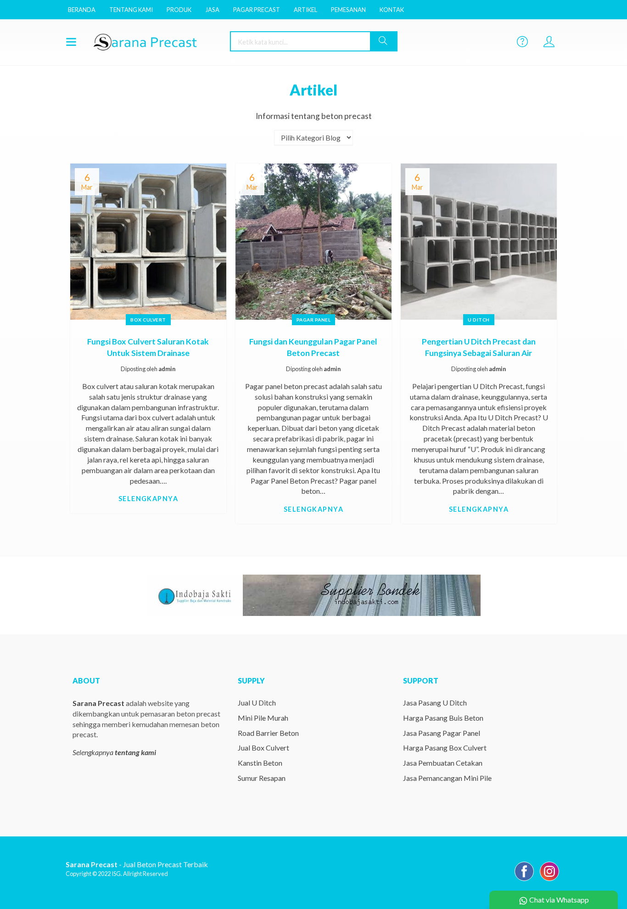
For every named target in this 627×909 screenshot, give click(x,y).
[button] (383, 41)
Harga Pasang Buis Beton (443, 717)
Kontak (392, 9)
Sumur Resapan (262, 777)
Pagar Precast (256, 9)
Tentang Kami (131, 9)
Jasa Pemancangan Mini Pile (447, 777)
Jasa (212, 9)
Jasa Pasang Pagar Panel (441, 732)
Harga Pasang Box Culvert (445, 747)
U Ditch (479, 319)
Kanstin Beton (260, 762)
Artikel (305, 9)
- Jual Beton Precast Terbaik (137, 864)
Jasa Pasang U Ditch (435, 702)
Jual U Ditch (257, 702)
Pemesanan (348, 9)
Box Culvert (148, 319)
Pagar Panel (314, 319)
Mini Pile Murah (263, 717)
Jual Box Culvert (263, 747)
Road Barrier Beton (268, 732)
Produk (179, 9)
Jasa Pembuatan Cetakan (442, 762)
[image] (155, 41)
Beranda (81, 9)
